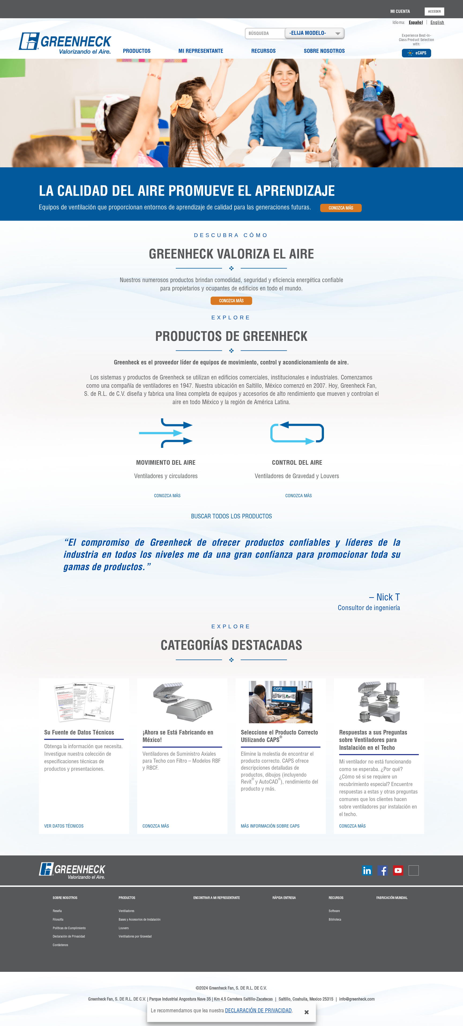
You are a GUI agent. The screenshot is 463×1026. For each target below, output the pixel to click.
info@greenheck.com (357, 999)
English (437, 22)
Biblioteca (335, 919)
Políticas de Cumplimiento (69, 928)
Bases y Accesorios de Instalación (139, 919)
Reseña (57, 911)
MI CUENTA (400, 11)
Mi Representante (200, 50)
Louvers (124, 928)
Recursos (263, 50)
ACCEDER (434, 11)
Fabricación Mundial (392, 898)
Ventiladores (126, 911)
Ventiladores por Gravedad (135, 936)
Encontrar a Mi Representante (216, 898)
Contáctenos (60, 945)
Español (416, 22)
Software (334, 911)
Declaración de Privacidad (258, 1010)
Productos (137, 50)
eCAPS (421, 53)
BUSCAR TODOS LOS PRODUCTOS (231, 516)
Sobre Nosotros (324, 50)
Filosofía (58, 919)
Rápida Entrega (284, 898)
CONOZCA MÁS (341, 208)
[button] (314, 33)
